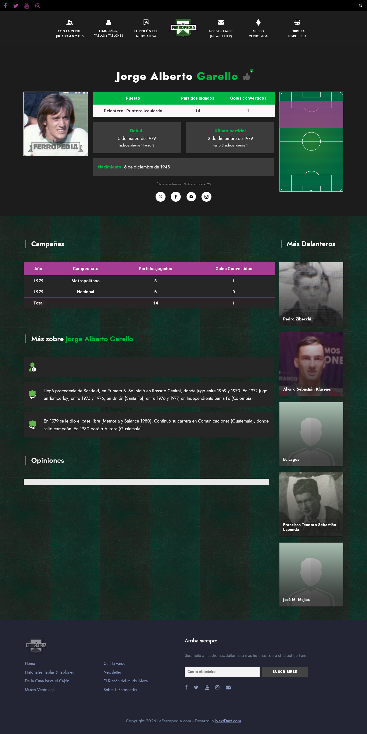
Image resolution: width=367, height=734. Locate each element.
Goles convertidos (248, 98)
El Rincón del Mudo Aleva (126, 681)
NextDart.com (228, 721)
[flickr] (15, 6)
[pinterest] (26, 6)
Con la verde (114, 663)
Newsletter (112, 672)
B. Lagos (291, 459)
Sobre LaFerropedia (120, 690)
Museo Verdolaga (40, 690)
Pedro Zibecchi (297, 319)
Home (30, 663)
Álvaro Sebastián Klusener (307, 389)
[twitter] (37, 6)
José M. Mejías (296, 599)
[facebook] (5, 6)
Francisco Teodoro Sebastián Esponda (309, 527)
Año (38, 268)
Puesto (133, 98)
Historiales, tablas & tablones (49, 672)
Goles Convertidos (233, 268)
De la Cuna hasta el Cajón (47, 681)
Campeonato (85, 268)
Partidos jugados (197, 98)
